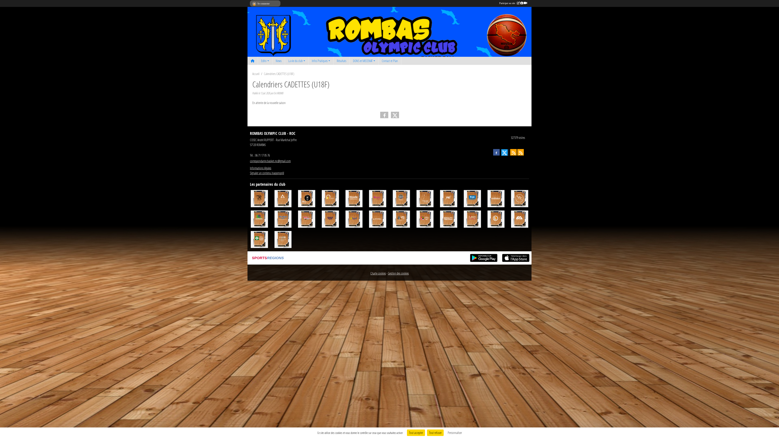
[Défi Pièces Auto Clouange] (283, 219)
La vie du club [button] (295, 61)
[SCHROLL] (377, 219)
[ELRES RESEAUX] (448, 219)
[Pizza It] (401, 198)
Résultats (341, 61)
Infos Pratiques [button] (320, 61)
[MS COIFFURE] (519, 198)
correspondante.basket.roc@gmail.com (270, 161)
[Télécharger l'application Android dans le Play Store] (483, 258)
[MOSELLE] (354, 198)
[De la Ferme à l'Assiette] (283, 239)
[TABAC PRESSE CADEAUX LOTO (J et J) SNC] (425, 219)
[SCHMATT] (306, 198)
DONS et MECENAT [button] (363, 61)
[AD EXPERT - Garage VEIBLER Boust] (306, 219)
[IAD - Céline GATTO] (401, 219)
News (279, 61)
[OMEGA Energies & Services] (330, 198)
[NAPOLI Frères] (354, 219)
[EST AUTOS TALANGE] (519, 219)
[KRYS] (472, 198)
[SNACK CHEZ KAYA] (330, 219)
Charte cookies (378, 273)
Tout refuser (435, 432)
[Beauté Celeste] (425, 198)
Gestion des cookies (398, 273)
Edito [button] (264, 61)
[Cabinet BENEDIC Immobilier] (377, 198)
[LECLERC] (496, 219)
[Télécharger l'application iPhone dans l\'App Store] (515, 258)
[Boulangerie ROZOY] (259, 198)
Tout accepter (416, 432)
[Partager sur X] (395, 115)
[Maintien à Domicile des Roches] (259, 239)
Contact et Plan (390, 61)
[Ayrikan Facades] (283, 198)
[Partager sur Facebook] (384, 115)
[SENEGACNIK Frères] (472, 219)
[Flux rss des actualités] (513, 152)
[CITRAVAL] (259, 219)
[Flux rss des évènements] (520, 152)
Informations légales (260, 168)
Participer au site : (508, 3)
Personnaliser (455, 432)
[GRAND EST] (496, 198)
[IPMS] (448, 198)
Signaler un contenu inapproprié (267, 173)
